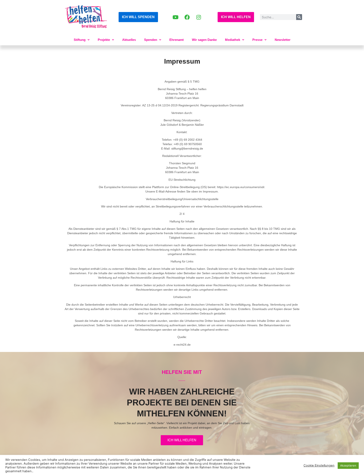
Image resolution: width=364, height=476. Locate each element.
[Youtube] (175, 17)
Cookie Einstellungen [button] (319, 465)
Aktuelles (129, 39)
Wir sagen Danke (204, 39)
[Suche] (299, 17)
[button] (82, 39)
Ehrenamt (176, 39)
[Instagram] (198, 17)
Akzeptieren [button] (348, 465)
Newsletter (282, 39)
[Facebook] (187, 17)
